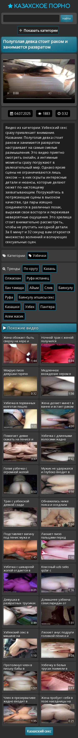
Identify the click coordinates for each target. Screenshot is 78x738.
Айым (34, 287)
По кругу (31, 268)
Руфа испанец (38, 278)
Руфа (9, 297)
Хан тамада (14, 287)
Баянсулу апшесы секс (36, 297)
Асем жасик (14, 316)
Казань (49, 268)
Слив (49, 287)
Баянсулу (65, 287)
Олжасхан (13, 278)
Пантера (47, 306)
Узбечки (39, 255)
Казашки (12, 306)
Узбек (30, 306)
